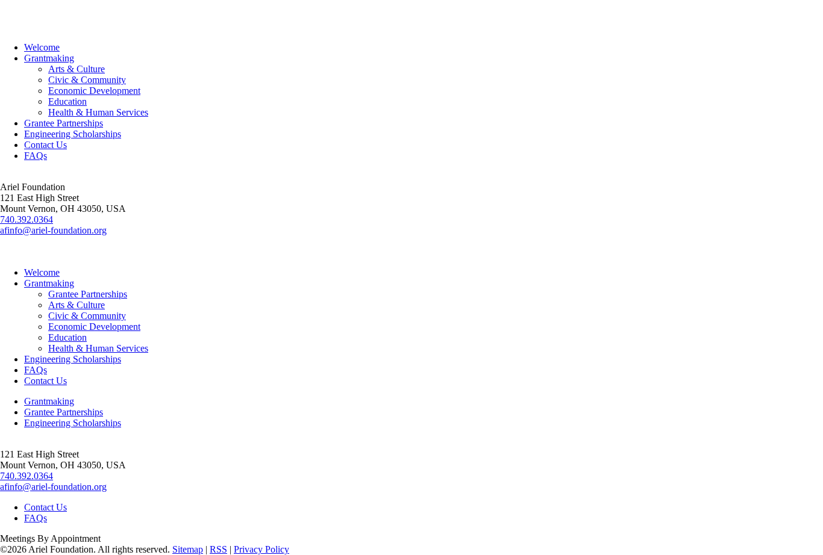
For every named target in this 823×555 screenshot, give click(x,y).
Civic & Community (87, 80)
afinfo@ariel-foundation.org (53, 230)
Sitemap (187, 549)
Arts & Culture (76, 69)
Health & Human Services (98, 112)
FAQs (35, 155)
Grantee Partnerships (63, 123)
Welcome (42, 47)
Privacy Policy (261, 549)
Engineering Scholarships (72, 134)
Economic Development (94, 90)
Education (67, 101)
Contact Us (45, 145)
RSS (218, 549)
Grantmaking (49, 58)
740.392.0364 (26, 219)
